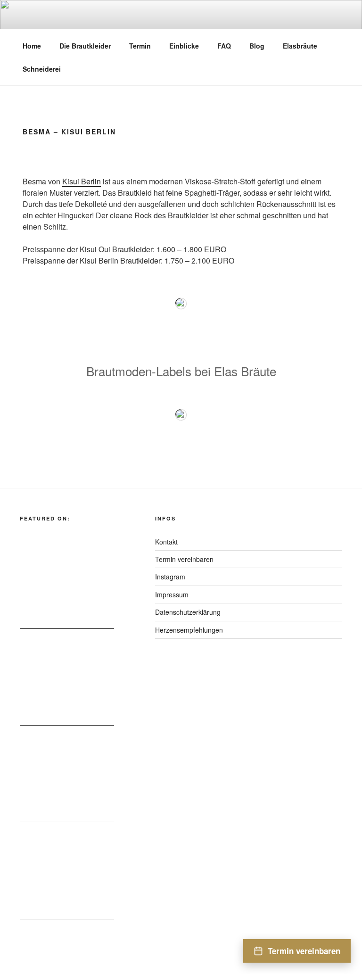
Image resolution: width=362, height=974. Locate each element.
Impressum (172, 594)
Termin (140, 45)
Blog (256, 45)
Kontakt (166, 541)
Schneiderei (42, 69)
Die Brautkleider (85, 45)
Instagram (170, 576)
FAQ (224, 45)
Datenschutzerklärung (188, 612)
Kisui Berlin (81, 181)
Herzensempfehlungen (189, 630)
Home (32, 45)
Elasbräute (300, 45)
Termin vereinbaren (184, 559)
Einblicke (184, 45)
